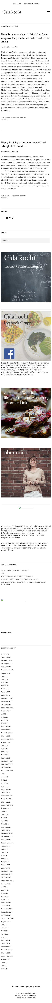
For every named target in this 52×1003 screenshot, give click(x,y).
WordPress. (33, 995)
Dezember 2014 (6, 833)
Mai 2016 (4, 780)
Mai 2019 (4, 682)
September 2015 (7, 805)
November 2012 (6, 912)
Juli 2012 (4, 924)
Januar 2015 (5, 830)
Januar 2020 (5, 657)
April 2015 (4, 821)
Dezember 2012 (6, 909)
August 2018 (5, 711)
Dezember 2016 (6, 761)
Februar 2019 (6, 692)
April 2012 (4, 934)
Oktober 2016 (6, 767)
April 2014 (4, 859)
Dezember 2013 (6, 871)
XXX (2, 573)
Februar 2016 (6, 789)
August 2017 (5, 742)
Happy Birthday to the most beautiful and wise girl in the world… (23, 144)
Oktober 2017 (5, 736)
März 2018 (4, 723)
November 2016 (6, 764)
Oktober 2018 (6, 704)
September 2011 (7, 956)
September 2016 (7, 770)
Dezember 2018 (6, 698)
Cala (16, 47)
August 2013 (5, 884)
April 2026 (5, 654)
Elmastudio (31, 997)
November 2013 (6, 874)
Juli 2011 (4, 962)
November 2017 (6, 733)
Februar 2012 (6, 940)
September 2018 (7, 708)
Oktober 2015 (6, 802)
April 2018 (4, 720)
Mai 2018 (4, 717)
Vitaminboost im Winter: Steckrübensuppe (16, 576)
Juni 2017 (4, 745)
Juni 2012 (4, 928)
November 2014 (6, 836)
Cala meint (4, 119)
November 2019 (6, 663)
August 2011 (5, 959)
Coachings (17, 4)
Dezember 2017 (6, 730)
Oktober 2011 (5, 953)
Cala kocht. (32, 993)
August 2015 (5, 808)
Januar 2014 (5, 868)
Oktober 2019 (6, 667)
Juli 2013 (4, 887)
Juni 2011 (4, 965)
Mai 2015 (4, 818)
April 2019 (4, 685)
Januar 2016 (5, 792)
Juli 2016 (4, 774)
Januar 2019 (5, 695)
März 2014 (4, 862)
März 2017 (4, 755)
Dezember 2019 (6, 660)
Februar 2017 (5, 758)
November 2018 (6, 701)
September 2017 (7, 739)
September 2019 (7, 670)
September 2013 (7, 881)
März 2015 (4, 824)
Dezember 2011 (6, 947)
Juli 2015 (4, 811)
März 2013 (4, 899)
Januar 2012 (5, 943)
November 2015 (6, 799)
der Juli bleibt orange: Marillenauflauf (14, 570)
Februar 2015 (6, 827)
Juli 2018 (4, 714)
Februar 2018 (6, 726)
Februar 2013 (6, 903)
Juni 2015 (4, 814)
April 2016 (4, 783)
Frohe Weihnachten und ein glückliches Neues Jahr (20, 579)
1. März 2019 (5, 195)
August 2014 (5, 846)
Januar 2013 (5, 906)
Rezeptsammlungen (31, 4)
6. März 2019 (5, 117)
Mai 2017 (4, 748)
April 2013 (4, 896)
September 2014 (7, 843)
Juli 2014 (4, 849)
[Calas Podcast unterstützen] (26, 516)
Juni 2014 (4, 852)
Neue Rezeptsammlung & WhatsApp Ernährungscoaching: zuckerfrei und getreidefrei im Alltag (25, 37)
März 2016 (4, 786)
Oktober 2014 (6, 840)
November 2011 (6, 950)
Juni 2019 (4, 679)
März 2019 (4, 689)
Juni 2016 (4, 777)
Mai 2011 (4, 969)
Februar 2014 (6, 865)
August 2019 (5, 673)
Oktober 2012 (6, 915)
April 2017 (4, 752)
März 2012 (4, 937)
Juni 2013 (4, 890)
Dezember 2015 (6, 796)
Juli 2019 (4, 676)
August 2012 (5, 921)
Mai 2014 (4, 855)
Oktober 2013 (6, 877)
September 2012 (7, 918)
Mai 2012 (4, 931)
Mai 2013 (4, 893)
